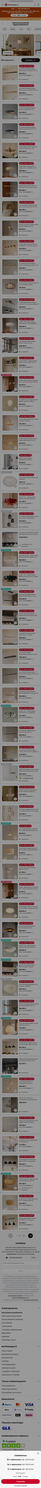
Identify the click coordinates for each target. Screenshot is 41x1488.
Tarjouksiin (20, 1482)
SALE (20, 1476)
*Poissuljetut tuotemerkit (20, 1485)
